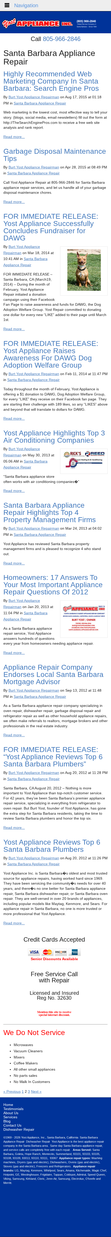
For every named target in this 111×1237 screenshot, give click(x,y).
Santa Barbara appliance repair (83, 1145)
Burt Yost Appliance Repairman (34, 97)
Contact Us (12, 1125)
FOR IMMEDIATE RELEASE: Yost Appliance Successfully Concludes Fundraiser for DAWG (50, 227)
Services (10, 1117)
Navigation (26, 5)
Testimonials (13, 1109)
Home (8, 1105)
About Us (10, 1113)
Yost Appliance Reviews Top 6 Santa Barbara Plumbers (51, 845)
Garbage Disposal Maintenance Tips (54, 155)
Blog (7, 1121)
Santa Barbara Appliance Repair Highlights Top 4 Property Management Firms (49, 512)
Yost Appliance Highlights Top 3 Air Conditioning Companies (54, 436)
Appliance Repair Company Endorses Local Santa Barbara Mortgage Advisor (53, 674)
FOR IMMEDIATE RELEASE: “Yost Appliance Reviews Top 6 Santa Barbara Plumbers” (53, 757)
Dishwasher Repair (18, 1129)
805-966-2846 (62, 38)
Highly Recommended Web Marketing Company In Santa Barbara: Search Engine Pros (51, 81)
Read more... (14, 137)
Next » (36, 1091)
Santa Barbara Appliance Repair (40, 103)
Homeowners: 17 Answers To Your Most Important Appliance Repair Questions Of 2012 (53, 584)
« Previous (12, 1091)
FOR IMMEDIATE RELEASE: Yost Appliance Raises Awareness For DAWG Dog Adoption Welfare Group (50, 354)
